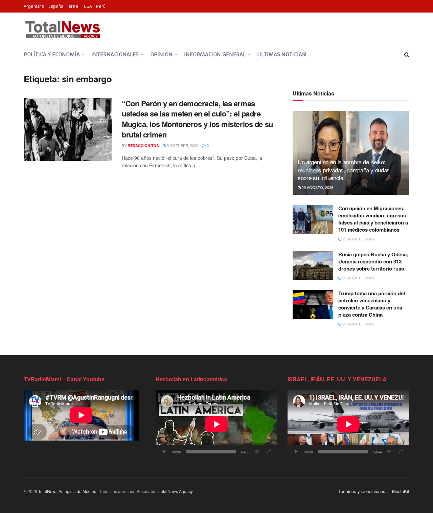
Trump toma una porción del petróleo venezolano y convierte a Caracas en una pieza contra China (371, 304)
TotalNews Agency (175, 491)
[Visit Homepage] (62, 29)
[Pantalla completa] (268, 451)
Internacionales (115, 54)
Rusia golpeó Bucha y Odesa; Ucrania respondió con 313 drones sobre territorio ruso (373, 261)
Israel (74, 6)
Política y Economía (52, 54)
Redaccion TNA (143, 145)
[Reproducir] (164, 451)
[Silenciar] (256, 451)
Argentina (34, 6)
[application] (216, 424)
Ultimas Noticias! (281, 54)
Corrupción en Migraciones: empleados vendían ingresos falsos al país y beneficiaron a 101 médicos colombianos (373, 219)
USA (88, 6)
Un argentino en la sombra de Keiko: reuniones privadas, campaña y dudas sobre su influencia (344, 169)
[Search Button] (406, 54)
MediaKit (400, 491)
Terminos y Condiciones (361, 491)
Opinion (161, 54)
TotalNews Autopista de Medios (67, 491)
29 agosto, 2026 (317, 187)
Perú (101, 6)
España (56, 6)
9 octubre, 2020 (182, 145)
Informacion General (215, 54)
